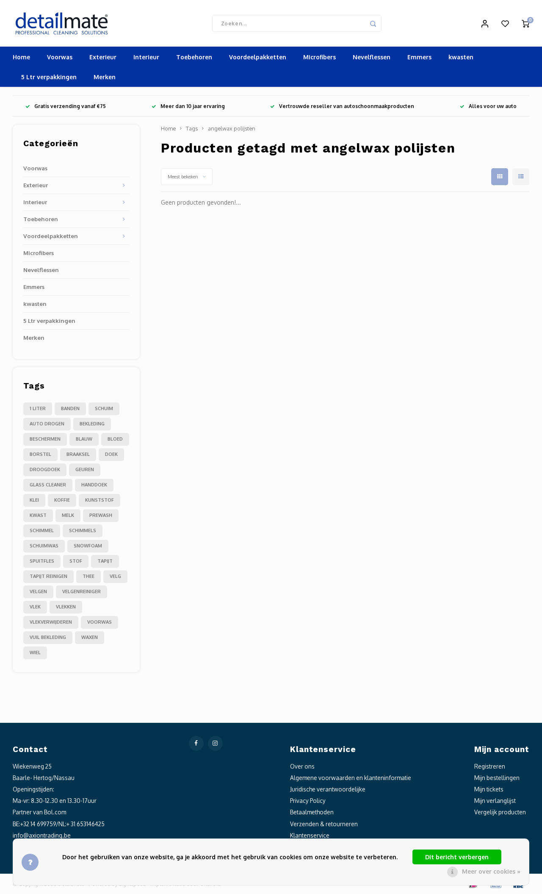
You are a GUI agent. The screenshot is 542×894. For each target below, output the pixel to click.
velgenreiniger (81, 591)
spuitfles (42, 561)
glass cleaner (48, 485)
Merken (105, 77)
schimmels (82, 530)
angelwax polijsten (231, 128)
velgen (38, 591)
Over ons (302, 766)
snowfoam (88, 546)
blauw (84, 439)
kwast (38, 515)
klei (34, 500)
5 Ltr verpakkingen (49, 77)
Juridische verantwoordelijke (327, 789)
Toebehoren (194, 57)
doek (111, 454)
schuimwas (44, 546)
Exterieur (102, 57)
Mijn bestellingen (497, 777)
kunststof (99, 500)
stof (75, 561)
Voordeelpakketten (257, 57)
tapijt (105, 561)
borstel (40, 454)
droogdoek (45, 469)
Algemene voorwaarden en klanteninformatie (350, 777)
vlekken (66, 607)
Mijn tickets (488, 789)
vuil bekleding (48, 637)
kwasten (460, 57)
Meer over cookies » (491, 871)
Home (21, 57)
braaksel (78, 454)
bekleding (92, 424)
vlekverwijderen (51, 622)
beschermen (45, 439)
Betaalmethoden (312, 812)
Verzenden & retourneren (324, 823)
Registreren (489, 766)
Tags (192, 128)
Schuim (104, 408)
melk (68, 515)
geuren (84, 469)
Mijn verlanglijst (495, 800)
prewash (100, 515)
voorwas (99, 622)
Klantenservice (309, 835)
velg (115, 576)
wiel (35, 652)
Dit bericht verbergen (457, 857)
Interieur (146, 57)
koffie (62, 500)
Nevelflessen (371, 57)
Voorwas (59, 57)
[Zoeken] (373, 23)
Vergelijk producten (500, 812)
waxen (89, 637)
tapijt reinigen (48, 576)
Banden (70, 408)
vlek (35, 607)
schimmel (42, 530)
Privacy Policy (308, 800)
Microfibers (319, 57)
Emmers (419, 57)
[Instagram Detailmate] (215, 743)
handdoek (94, 485)
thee (88, 576)
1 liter (38, 408)
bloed (115, 439)
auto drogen (47, 424)
